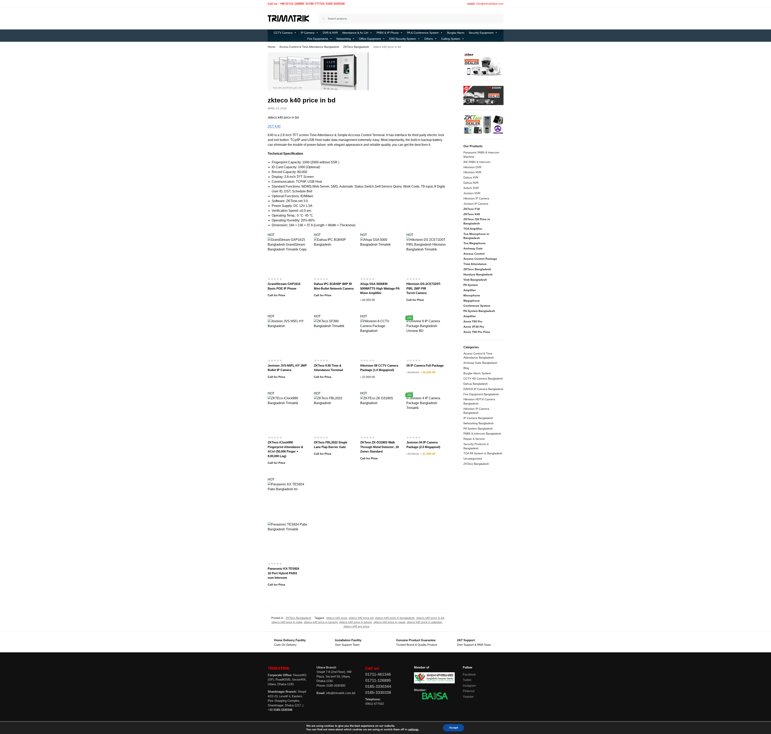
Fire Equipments (317, 38)
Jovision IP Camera (475, 203)
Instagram (469, 685)
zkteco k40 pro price (356, 626)
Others (428, 38)
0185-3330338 (378, 692)
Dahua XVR (470, 177)
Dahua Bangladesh (475, 383)
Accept (453, 728)
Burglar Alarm (455, 32)
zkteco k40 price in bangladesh (395, 617)
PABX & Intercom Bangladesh (482, 433)
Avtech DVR (471, 188)
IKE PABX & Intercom (476, 162)
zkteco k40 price (336, 617)
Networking (343, 38)
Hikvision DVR (472, 167)
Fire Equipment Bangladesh (481, 394)
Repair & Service (474, 438)
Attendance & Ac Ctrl (355, 32)
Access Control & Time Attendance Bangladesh (309, 46)
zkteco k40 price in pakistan (424, 622)
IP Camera (307, 32)
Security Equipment (481, 32)
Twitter (467, 680)
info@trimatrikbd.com (490, 3)
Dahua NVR (471, 182)
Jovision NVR (471, 193)
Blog (466, 368)
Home (271, 46)
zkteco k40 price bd (361, 617)
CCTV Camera (283, 32)
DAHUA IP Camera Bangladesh (483, 389)
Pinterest (468, 691)
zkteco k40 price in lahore (355, 622)
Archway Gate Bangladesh (480, 362)
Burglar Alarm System (477, 373)
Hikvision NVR (472, 172)
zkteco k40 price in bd (430, 617)
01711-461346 (378, 674)
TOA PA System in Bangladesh (482, 453)
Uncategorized (472, 458)
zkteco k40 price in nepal (389, 622)
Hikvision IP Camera (476, 198)
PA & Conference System (423, 32)
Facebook (469, 674)
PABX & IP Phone (388, 32)
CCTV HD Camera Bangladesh (483, 378)
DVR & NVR (330, 32)
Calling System (450, 38)
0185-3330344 (378, 686)
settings (413, 729)
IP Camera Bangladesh (478, 418)
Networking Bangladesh (478, 423)
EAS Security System (402, 38)
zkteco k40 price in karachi (321, 622)
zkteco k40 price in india (287, 622)
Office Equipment (370, 38)
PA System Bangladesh (478, 428)
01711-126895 (378, 680)
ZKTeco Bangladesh (356, 46)
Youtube (468, 696)
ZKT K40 (274, 126)
